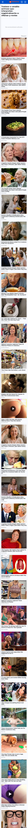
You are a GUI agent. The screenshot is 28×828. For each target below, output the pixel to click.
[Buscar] (21, 2)
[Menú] (2, 2)
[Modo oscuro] (25, 2)
